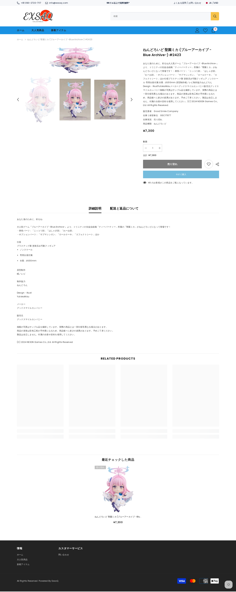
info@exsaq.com (58, 2)
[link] (40, 431)
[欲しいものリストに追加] (208, 164)
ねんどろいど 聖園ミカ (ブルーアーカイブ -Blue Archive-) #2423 (118, 517)
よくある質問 (180, 2)
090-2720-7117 (33, 2)
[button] (18, 99)
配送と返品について (124, 208)
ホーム (20, 39)
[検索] (164, 16)
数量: (145, 141)
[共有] (216, 164)
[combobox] (160, 16)
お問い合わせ (194, 2)
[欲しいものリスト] (205, 30)
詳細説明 (95, 208)
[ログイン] (197, 30)
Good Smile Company (166, 111)
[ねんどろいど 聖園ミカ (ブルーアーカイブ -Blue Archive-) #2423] (118, 489)
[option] (75, 60)
